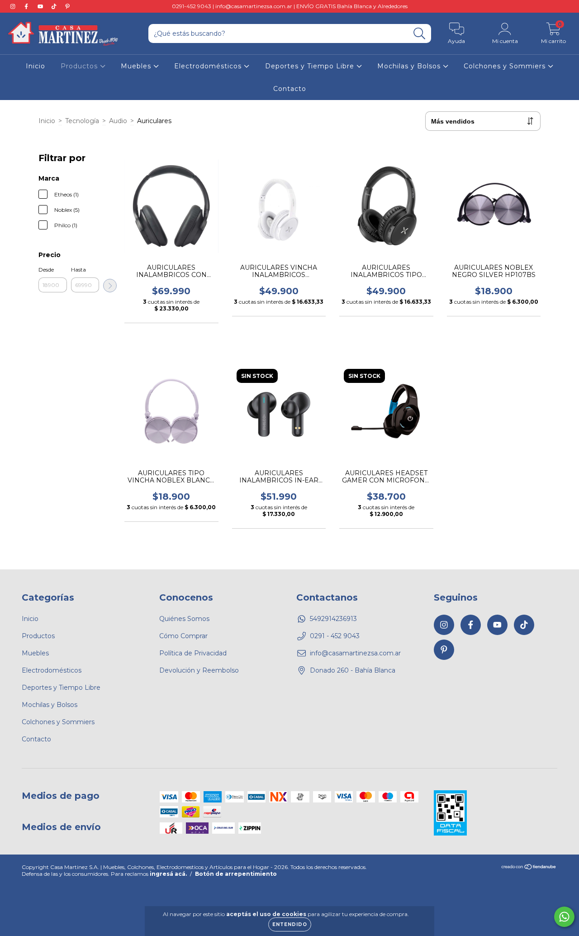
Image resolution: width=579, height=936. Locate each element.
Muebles (137, 66)
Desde (46, 269)
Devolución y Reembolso (199, 670)
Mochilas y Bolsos (410, 66)
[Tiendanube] (529, 867)
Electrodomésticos (209, 66)
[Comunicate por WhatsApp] (564, 917)
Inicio (35, 66)
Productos (80, 66)
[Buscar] (419, 33)
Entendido (289, 924)
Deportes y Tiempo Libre (310, 66)
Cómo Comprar (183, 636)
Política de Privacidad (193, 653)
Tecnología (82, 121)
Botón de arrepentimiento (236, 873)
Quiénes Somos (184, 619)
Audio (118, 121)
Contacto (289, 89)
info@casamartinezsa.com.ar (355, 653)
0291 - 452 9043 (335, 636)
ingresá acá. (168, 873)
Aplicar (110, 285)
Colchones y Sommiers (506, 66)
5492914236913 (333, 619)
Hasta (78, 269)
